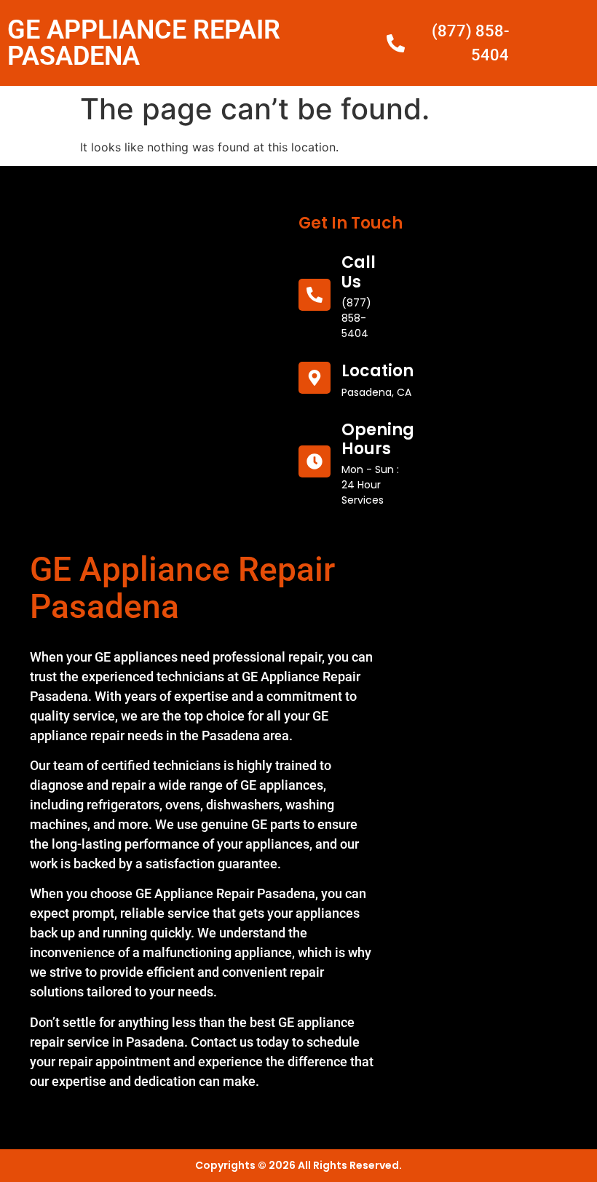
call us (358, 272)
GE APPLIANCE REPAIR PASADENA (143, 43)
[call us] (314, 295)
